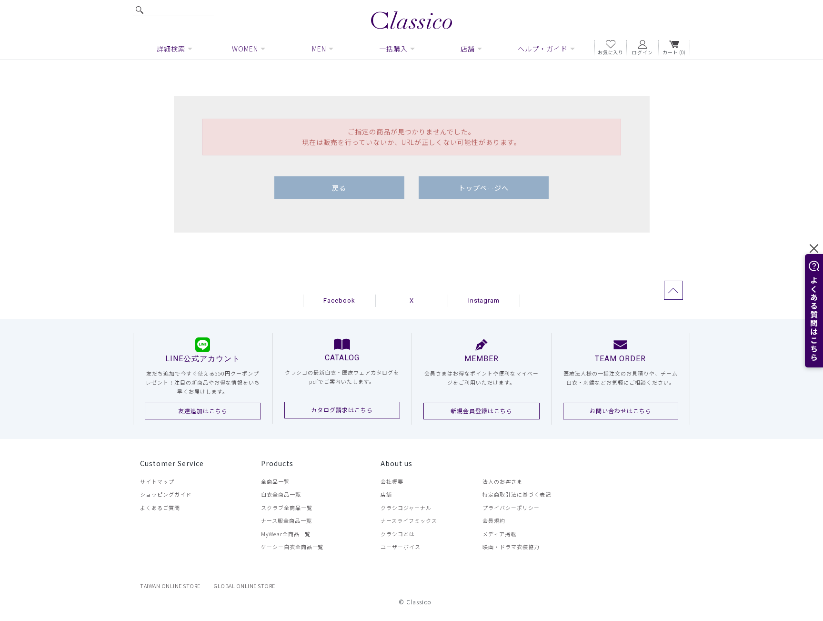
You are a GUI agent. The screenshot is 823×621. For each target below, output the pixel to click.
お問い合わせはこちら (621, 411)
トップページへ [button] (484, 188)
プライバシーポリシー (511, 507)
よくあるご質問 (160, 507)
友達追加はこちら (203, 411)
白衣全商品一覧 (281, 494)
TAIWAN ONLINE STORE (170, 585)
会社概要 (392, 481)
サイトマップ (157, 481)
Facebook (339, 300)
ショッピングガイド (165, 494)
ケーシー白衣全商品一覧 (292, 546)
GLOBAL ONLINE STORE (244, 585)
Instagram (484, 300)
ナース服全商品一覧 (286, 520)
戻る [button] (339, 188)
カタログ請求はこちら (342, 410)
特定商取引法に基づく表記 (516, 494)
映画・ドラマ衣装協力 (511, 546)
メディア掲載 (499, 534)
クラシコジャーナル (406, 507)
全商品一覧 (275, 481)
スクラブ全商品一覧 (286, 507)
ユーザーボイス (401, 546)
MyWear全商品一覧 (286, 534)
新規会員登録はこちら (481, 411)
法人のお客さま (502, 481)
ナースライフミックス (409, 520)
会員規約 (493, 520)
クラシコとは (398, 534)
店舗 (386, 494)
